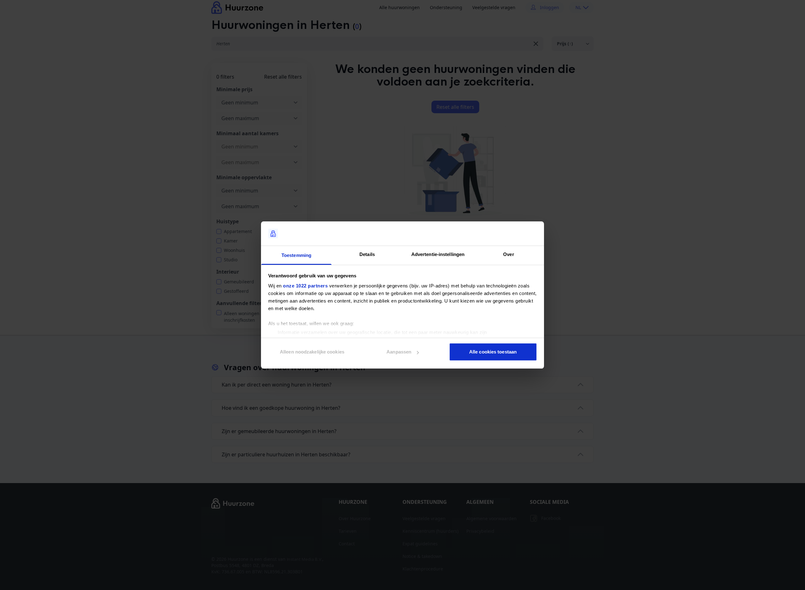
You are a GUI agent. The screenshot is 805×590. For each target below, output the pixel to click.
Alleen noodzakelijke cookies (312, 351)
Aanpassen (398, 351)
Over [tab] (508, 254)
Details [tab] (367, 254)
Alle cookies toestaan (493, 351)
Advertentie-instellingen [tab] (437, 254)
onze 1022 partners (305, 285)
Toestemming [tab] (296, 255)
